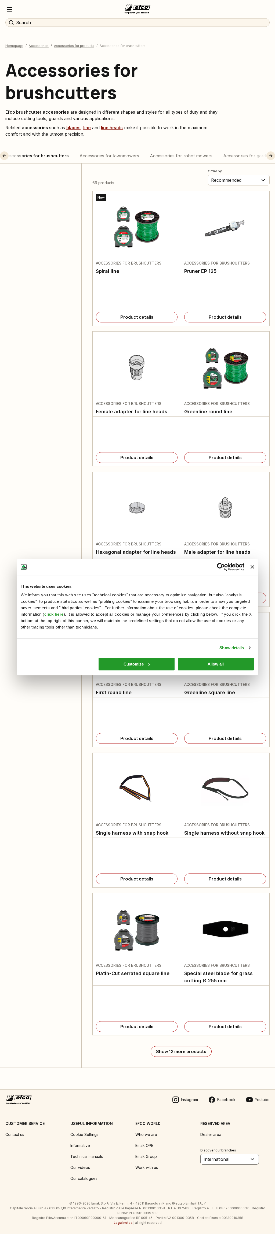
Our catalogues (83, 1178)
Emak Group (146, 1156)
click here (54, 614)
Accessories (39, 46)
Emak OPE (144, 1145)
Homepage (14, 46)
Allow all (216, 664)
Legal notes (123, 1223)
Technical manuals (86, 1156)
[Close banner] (252, 567)
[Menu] (9, 9)
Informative (80, 1145)
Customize (134, 664)
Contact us (14, 1134)
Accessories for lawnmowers (109, 155)
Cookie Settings (84, 1134)
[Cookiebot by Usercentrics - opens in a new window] (220, 567)
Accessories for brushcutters (37, 155)
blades (73, 127)
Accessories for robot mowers (181, 155)
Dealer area (210, 1134)
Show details (231, 647)
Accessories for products (74, 46)
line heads (112, 127)
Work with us (146, 1167)
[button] (14, 155)
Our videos (80, 1167)
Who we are (146, 1134)
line (87, 127)
